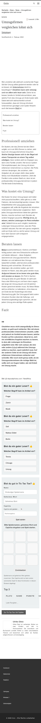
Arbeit (14, 347)
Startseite (5, 10)
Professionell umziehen (11, 115)
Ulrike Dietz (18, 621)
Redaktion (6, 680)
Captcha (7, 506)
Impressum (6, 668)
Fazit (4, 131)
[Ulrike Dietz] (7, 624)
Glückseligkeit (7, 703)
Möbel (4, 250)
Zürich (8, 403)
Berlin (8, 439)
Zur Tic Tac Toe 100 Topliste (14, 612)
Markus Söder (11, 433)
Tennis (8, 457)
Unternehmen (18, 87)
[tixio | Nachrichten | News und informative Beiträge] (6, 3)
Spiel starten (20, 519)
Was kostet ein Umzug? (11, 120)
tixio (13, 718)
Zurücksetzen (20, 570)
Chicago (9, 463)
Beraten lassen (8, 125)
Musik (8, 409)
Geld (31, 350)
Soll (7, 426)
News (12, 10)
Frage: (8, 396)
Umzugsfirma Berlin (24, 204)
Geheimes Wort (10, 497)
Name (6, 488)
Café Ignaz (6, 691)
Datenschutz (6, 674)
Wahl (17, 108)
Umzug (8, 469)
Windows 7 (6, 697)
